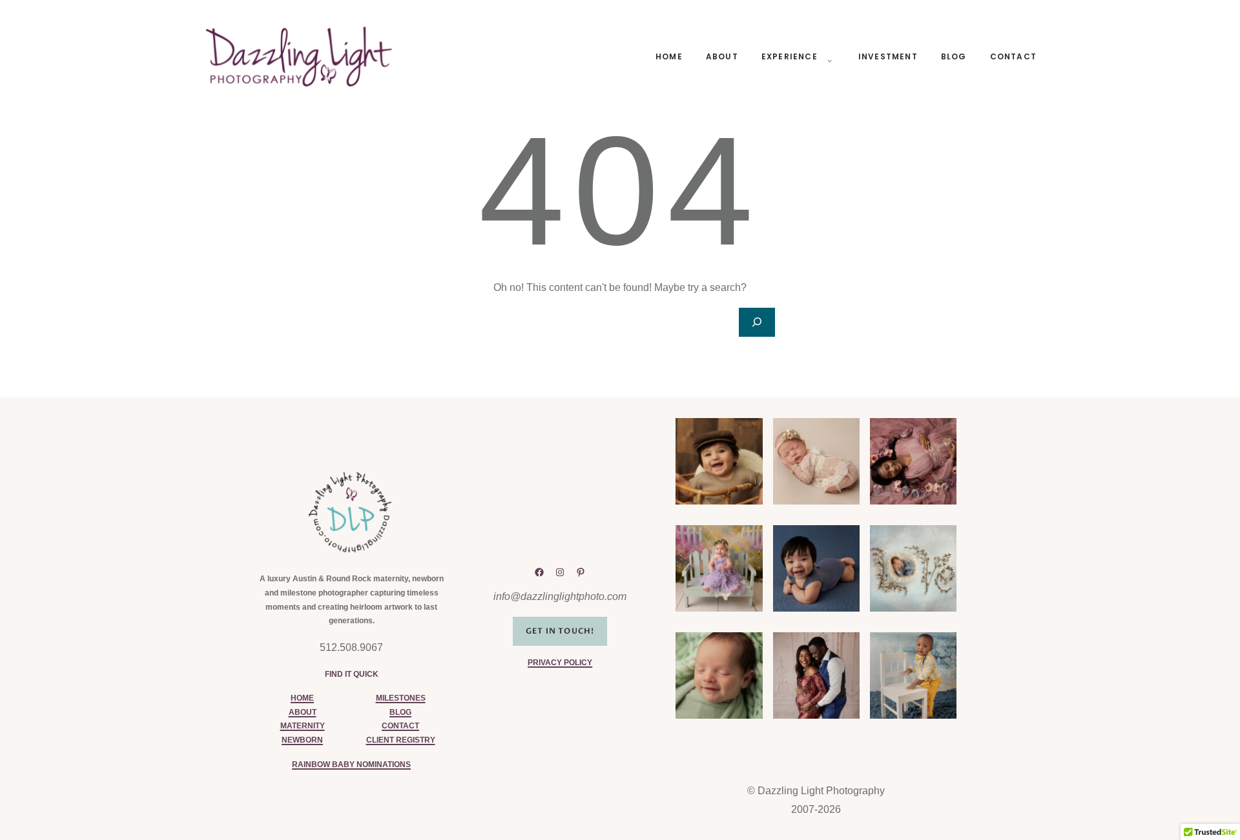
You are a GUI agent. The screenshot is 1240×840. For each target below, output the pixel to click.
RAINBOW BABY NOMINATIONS (351, 764)
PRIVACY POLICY (560, 662)
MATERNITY (302, 725)
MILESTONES (401, 698)
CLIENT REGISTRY (400, 740)
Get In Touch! (560, 631)
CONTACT (400, 725)
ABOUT (302, 712)
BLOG (400, 712)
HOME (302, 698)
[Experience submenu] (827, 57)
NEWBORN (302, 740)
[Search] (757, 322)
